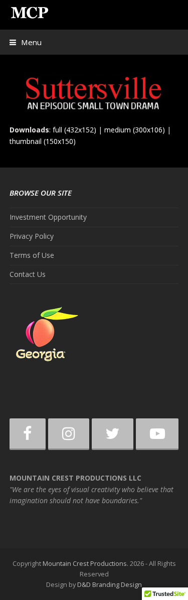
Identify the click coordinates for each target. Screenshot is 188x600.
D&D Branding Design (109, 584)
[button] (26, 42)
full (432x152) (74, 129)
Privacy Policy (32, 236)
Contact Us (28, 274)
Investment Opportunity (48, 217)
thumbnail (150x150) (43, 141)
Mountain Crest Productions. (85, 563)
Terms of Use (32, 255)
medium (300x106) (134, 129)
